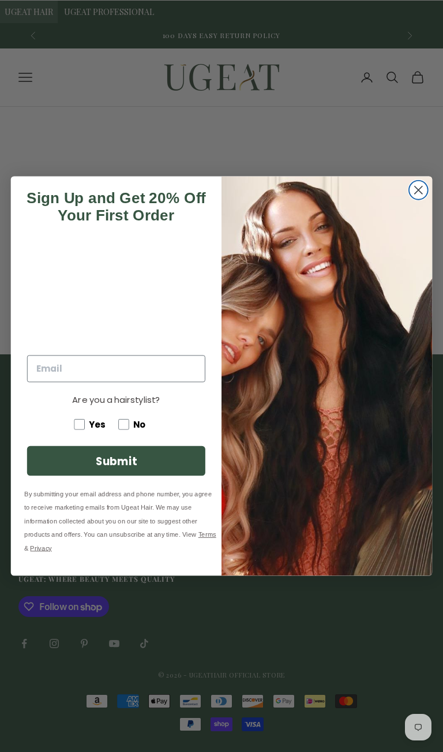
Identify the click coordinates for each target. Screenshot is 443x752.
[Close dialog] (418, 190)
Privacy (40, 548)
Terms (207, 534)
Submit (116, 460)
